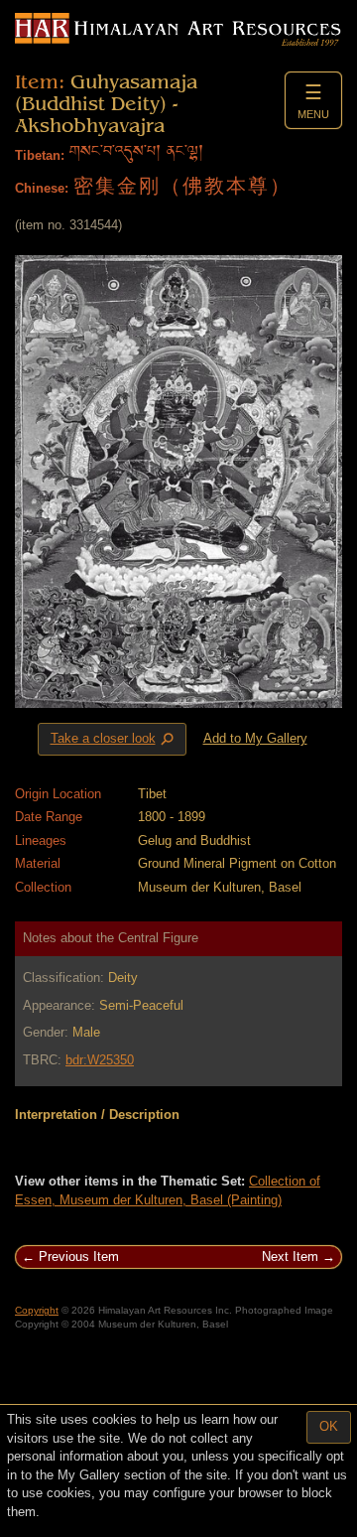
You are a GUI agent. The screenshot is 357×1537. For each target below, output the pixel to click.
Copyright (37, 1310)
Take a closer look (114, 740)
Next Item (290, 1256)
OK (328, 1426)
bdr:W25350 (99, 1059)
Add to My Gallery (255, 738)
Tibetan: (39, 155)
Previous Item (79, 1256)
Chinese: (41, 188)
